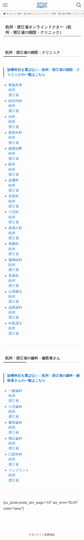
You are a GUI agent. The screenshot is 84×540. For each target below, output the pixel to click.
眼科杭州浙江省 (13, 169)
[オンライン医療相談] (42, 5)
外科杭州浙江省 (13, 122)
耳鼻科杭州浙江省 (13, 281)
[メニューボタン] (5, 5)
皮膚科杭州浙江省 (13, 185)
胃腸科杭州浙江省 (13, 249)
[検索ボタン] (79, 5)
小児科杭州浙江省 (13, 217)
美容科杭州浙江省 (13, 201)
